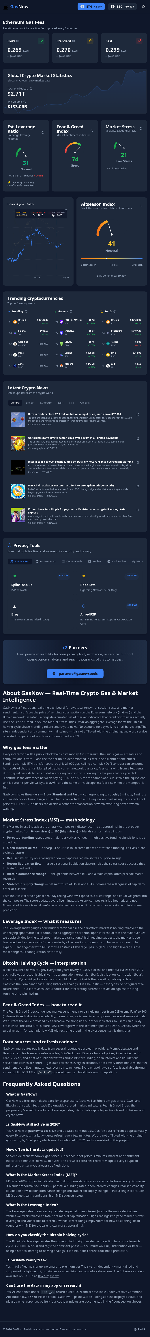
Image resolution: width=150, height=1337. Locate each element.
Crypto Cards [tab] (74, 561)
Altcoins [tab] (85, 402)
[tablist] (75, 402)
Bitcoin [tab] (30, 402)
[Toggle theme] (143, 6)
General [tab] (15, 402)
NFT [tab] (71, 402)
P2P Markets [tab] (22, 561)
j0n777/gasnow (48, 1276)
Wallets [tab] (97, 561)
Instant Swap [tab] (48, 561)
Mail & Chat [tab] (119, 561)
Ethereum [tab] (46, 402)
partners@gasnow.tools (78, 673)
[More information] (17, 41)
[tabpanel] (75, 468)
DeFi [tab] (60, 402)
